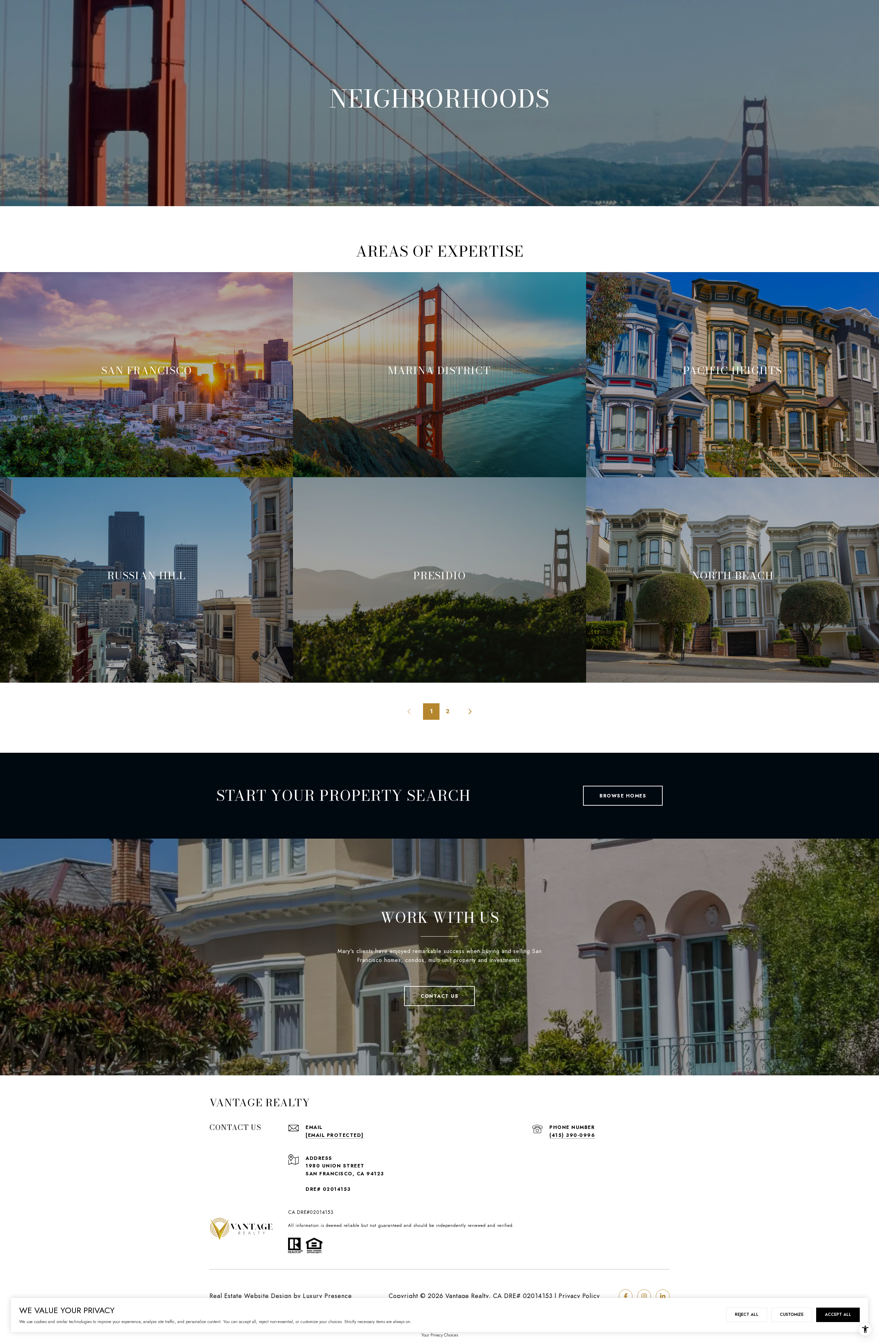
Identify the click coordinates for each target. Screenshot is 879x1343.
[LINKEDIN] (663, 1296)
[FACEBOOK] (625, 1296)
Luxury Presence (327, 1295)
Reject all (746, 1314)
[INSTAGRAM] (644, 1296)
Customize (791, 1314)
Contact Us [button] (439, 996)
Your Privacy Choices (439, 1335)
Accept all (838, 1314)
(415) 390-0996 (572, 1135)
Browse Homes (623, 795)
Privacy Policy (579, 1295)
